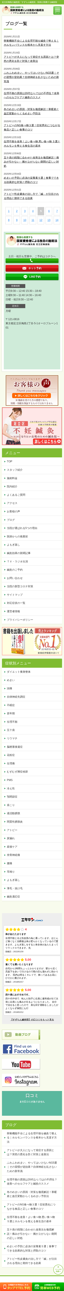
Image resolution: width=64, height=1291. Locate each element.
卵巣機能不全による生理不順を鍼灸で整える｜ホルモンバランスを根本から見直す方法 (32, 1137)
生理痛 (11, 763)
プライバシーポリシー (20, 619)
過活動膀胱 (13, 813)
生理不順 (12, 721)
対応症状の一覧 (16, 603)
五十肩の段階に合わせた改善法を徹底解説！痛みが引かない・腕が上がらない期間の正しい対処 (31, 161)
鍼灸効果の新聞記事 (19, 553)
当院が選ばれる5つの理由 (22, 528)
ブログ (11, 519)
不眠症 (11, 705)
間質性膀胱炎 (15, 821)
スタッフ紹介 (15, 469)
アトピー (12, 830)
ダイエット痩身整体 (19, 671)
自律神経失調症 (16, 696)
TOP (9, 461)
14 (56, 220)
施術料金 (12, 478)
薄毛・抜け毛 (15, 888)
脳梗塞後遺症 (15, 746)
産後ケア (12, 846)
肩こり (11, 805)
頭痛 (9, 688)
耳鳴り (11, 871)
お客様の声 (13, 511)
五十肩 (11, 730)
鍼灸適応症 (13, 896)
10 (24, 220)
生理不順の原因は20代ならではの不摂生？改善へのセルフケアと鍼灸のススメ (32, 1181)
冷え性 (11, 788)
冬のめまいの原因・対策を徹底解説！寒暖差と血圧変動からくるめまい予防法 (32, 1194)
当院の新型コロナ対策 (20, 586)
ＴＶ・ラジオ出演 (17, 561)
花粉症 (11, 755)
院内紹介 (12, 486)
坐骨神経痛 (13, 855)
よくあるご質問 (16, 494)
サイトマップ (15, 594)
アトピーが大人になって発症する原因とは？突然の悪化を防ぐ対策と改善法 (30, 1152)
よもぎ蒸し (13, 544)
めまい (11, 680)
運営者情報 (13, 611)
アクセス (12, 503)
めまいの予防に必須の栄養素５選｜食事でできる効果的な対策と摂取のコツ (32, 1248)
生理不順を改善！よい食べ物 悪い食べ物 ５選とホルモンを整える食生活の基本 (31, 1219)
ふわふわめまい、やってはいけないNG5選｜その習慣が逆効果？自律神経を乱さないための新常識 (31, 77)
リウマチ (12, 738)
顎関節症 (12, 796)
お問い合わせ (15, 578)
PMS (10, 780)
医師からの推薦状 (17, 536)
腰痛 (9, 863)
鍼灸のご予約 (15, 569)
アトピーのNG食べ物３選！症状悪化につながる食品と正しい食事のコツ (31, 1206)
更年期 (11, 713)
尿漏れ (11, 838)
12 (40, 220)
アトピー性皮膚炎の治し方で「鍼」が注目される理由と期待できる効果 (32, 1261)
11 (33, 220)
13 (48, 220)
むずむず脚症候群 (17, 771)
